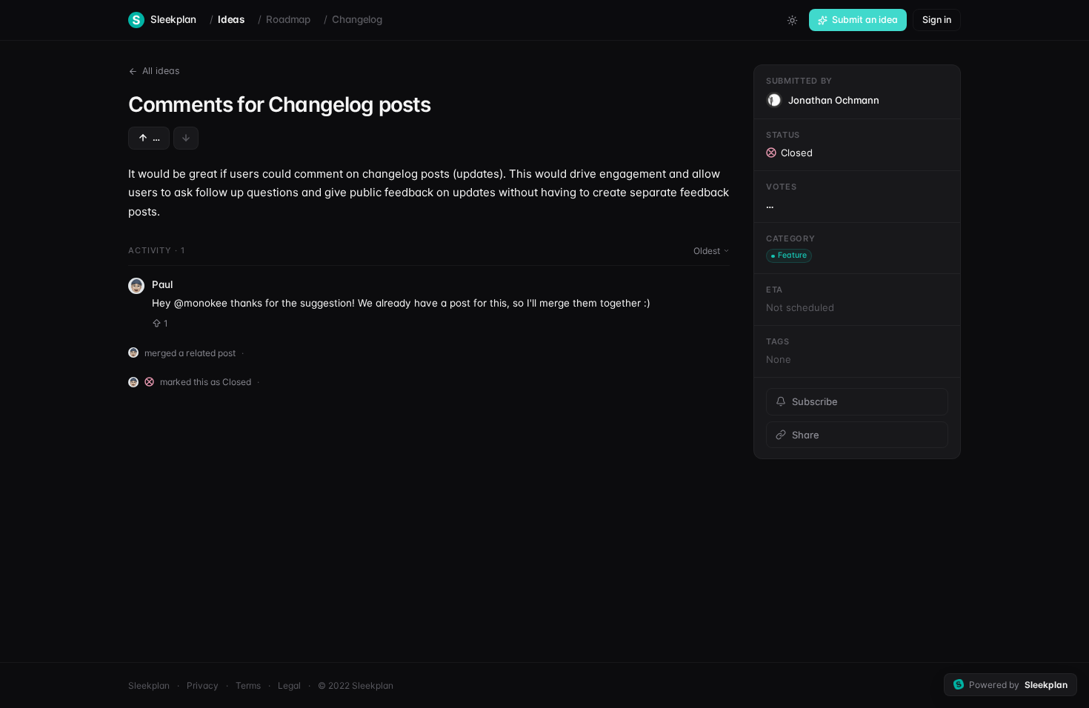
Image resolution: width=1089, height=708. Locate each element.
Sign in (936, 19)
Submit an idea (865, 19)
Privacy (203, 685)
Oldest (706, 250)
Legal (289, 685)
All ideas (161, 70)
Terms (248, 685)
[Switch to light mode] (792, 20)
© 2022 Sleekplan (355, 685)
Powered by (1018, 684)
